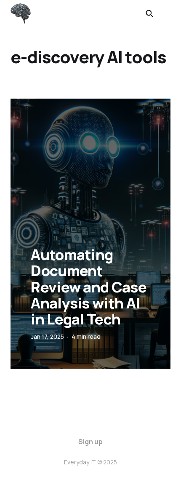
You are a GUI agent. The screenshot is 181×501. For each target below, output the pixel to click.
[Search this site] (149, 13)
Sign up (90, 441)
